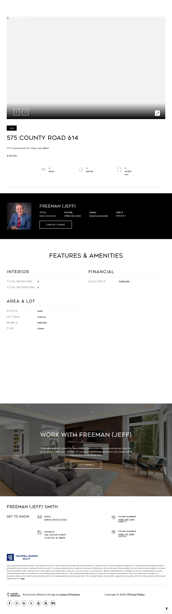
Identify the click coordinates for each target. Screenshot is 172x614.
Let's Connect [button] (86, 465)
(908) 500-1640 (72, 215)
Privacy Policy (136, 594)
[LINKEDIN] (24, 603)
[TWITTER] (31, 603)
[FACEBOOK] (9, 603)
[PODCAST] (53, 603)
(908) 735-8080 (126, 534)
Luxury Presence (70, 594)
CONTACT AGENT (55, 224)
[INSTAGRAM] (16, 603)
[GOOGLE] (45, 603)
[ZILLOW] (38, 603)
